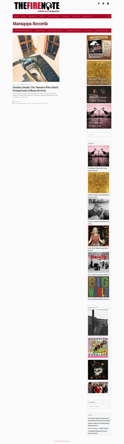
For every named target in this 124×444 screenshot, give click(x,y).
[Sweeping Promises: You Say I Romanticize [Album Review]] (98, 356)
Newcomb (44, 103)
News (24, 16)
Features (66, 16)
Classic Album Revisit (101, 30)
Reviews (32, 16)
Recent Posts (87, 16)
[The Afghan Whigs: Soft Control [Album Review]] (99, 127)
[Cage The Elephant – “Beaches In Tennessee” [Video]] (98, 392)
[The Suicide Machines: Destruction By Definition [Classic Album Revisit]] (99, 58)
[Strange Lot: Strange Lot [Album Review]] (98, 378)
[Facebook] (99, 4)
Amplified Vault (40, 30)
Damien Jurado (27, 103)
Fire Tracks (88, 30)
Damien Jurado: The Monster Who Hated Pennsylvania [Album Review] (35, 89)
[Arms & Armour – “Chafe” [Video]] (99, 102)
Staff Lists (76, 16)
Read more (24, 97)
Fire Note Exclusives (55, 30)
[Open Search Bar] (108, 16)
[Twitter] (103, 4)
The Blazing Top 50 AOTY (73, 30)
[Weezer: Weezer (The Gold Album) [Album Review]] (99, 84)
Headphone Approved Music (23, 30)
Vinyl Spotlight (53, 16)
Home (16, 16)
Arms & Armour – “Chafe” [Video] (98, 428)
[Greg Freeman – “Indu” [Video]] (98, 334)
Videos (42, 16)
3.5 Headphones (19, 103)
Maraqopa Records (37, 103)
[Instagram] (108, 4)
